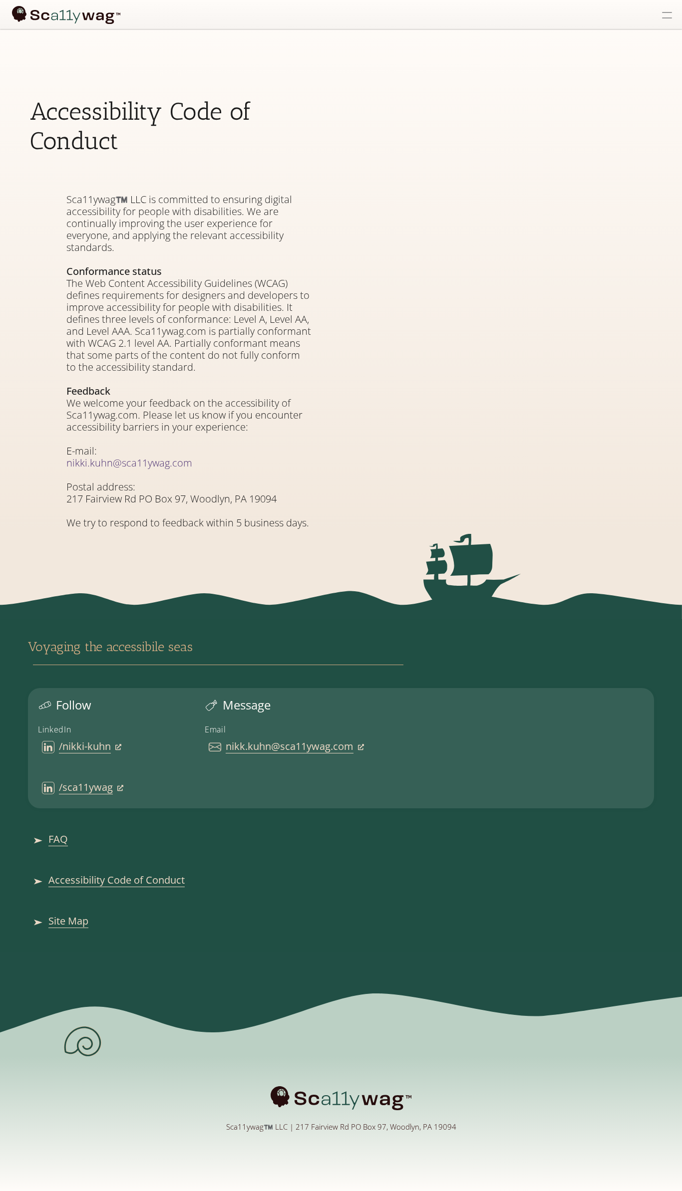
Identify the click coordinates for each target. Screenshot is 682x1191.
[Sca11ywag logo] (66, 15)
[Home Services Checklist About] (341, 14)
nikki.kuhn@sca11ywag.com (129, 463)
